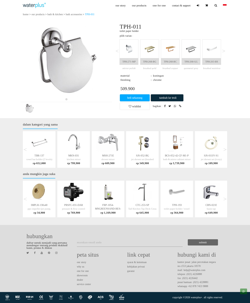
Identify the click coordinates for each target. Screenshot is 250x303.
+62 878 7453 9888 (198, 286)
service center (84, 284)
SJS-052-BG (142, 159)
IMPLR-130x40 (39, 209)
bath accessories (74, 14)
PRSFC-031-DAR (73, 209)
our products (139, 5)
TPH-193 (177, 209)
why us (80, 266)
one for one (159, 5)
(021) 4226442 (190, 278)
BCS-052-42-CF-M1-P (177, 159)
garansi (131, 271)
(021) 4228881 (200, 282)
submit (203, 242)
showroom (82, 275)
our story (120, 5)
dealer (80, 279)
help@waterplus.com (194, 270)
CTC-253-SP (142, 209)
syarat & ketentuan (137, 262)
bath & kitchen (55, 14)
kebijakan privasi (136, 266)
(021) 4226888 (194, 274)
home (26, 14)
